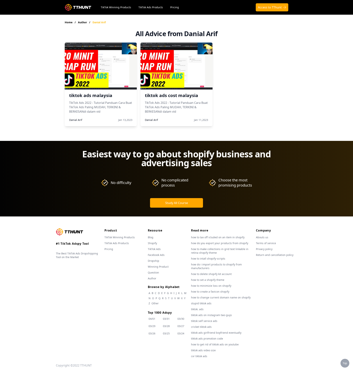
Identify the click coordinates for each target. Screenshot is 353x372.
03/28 (166, 326)
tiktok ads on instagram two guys (211, 315)
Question (153, 272)
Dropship (153, 260)
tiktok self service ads (204, 321)
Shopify (152, 243)
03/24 (180, 333)
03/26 (152, 333)
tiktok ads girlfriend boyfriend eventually (216, 332)
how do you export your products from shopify (219, 243)
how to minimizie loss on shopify (211, 285)
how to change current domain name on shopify (221, 297)
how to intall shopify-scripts (208, 258)
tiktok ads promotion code (207, 338)
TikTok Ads (154, 249)
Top (345, 363)
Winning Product (158, 266)
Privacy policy (264, 249)
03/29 (152, 326)
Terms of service (266, 243)
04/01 (152, 318)
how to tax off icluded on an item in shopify (218, 237)
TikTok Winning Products (116, 7)
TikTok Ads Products (150, 7)
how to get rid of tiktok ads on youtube (215, 344)
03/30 (180, 318)
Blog (150, 237)
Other (155, 303)
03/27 (180, 326)
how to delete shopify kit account (211, 274)
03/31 (166, 318)
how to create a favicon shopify (210, 291)
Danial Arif (99, 22)
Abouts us (262, 237)
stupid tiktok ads (201, 303)
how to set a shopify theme (207, 280)
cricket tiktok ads (201, 327)
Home (68, 22)
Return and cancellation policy (274, 255)
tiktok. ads (197, 309)
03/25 (166, 333)
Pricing (174, 7)
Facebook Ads (156, 255)
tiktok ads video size (203, 350)
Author (83, 22)
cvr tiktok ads (199, 356)
